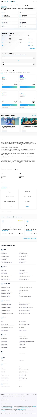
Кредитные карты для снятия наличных (25, 287)
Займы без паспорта (22, 256)
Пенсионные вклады (4, 338)
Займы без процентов (22, 258)
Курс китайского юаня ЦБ (5, 378)
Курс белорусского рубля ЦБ (23, 372)
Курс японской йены (22, 380)
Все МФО (2, 360)
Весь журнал (34, 115)
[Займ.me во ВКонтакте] (35, 394)
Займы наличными (4, 253)
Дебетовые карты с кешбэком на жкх (7, 313)
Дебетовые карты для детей (23, 304)
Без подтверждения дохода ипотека (6, 328)
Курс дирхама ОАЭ (22, 377)
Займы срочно (21, 252)
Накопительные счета (22, 347)
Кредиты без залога (22, 270)
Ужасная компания (6, 223)
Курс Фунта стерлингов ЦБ (5, 375)
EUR (11, 1)
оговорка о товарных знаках (21, 409)
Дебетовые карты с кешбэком (5, 310)
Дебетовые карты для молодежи (6, 304)
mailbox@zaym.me (4, 400)
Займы (35, 110)
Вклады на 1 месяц (4, 339)
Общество (13, 117)
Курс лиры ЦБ (21, 366)
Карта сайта (23, 396)
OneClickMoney (22, 93)
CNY (14, 1)
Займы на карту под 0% (22, 261)
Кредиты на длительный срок (23, 279)
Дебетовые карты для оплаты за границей (26, 307)
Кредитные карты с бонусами (5, 296)
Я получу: (3, 62)
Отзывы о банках (26, 238)
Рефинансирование (4, 273)
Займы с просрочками (22, 259)
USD (7, 1)
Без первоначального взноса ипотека (7, 327)
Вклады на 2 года (22, 344)
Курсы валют (24, 117)
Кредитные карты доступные (23, 290)
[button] (33, 1)
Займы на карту (3, 259)
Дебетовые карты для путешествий (24, 313)
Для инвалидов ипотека (23, 325)
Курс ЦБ (29, 35)
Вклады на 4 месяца (4, 344)
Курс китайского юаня (4, 380)
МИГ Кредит (22, 77)
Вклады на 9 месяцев (22, 336)
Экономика (8, 117)
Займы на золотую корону (23, 253)
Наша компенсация (17, 396)
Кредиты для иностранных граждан (24, 276)
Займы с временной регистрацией (24, 255)
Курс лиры (20, 368)
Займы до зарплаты (4, 261)
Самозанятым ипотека (22, 330)
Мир (19, 293)
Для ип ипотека (21, 327)
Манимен (3, 77)
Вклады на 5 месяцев (4, 345)
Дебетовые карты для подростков (24, 310)
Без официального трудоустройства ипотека (8, 325)
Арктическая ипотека (4, 324)
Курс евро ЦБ (3, 372)
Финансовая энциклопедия (5, 386)
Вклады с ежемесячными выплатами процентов (26, 341)
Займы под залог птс (4, 258)
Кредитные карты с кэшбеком (5, 287)
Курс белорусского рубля (23, 374)
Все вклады (2, 336)
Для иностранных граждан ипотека (24, 324)
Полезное (18, 117)
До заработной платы (23, 78)
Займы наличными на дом (5, 256)
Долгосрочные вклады (22, 339)
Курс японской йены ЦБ (23, 378)
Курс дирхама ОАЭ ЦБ (22, 375)
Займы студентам (22, 262)
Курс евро (2, 374)
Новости (2, 117)
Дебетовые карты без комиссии (6, 307)
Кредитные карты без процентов (6, 293)
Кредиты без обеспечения (5, 276)
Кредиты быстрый (22, 273)
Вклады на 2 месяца (4, 341)
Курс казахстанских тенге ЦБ (23, 369)
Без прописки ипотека (4, 330)
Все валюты (3, 366)
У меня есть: (3, 56)
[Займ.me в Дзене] (33, 394)
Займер (3, 93)
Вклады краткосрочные (23, 342)
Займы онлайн (3, 255)
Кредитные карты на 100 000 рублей (25, 296)
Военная (2, 321)
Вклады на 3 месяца (4, 342)
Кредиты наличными (4, 270)
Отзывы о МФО (33, 238)
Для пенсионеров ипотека (23, 321)
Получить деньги (9, 105)
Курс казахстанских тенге (23, 371)
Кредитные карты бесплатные (5, 290)
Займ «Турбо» (4, 78)
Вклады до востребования (23, 338)
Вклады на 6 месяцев (4, 347)
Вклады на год (21, 345)
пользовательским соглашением (24, 407)
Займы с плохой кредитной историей (6, 262)
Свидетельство (3, 410)
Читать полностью (5, 230)
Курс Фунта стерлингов (4, 377)
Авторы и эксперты (10, 396)
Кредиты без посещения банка (5, 279)
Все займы (2, 252)
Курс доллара (3, 371)
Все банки (27, 206)
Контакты (4, 396)
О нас (1, 396)
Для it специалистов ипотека (23, 328)
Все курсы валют (32, 48)
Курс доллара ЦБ (3, 369)
